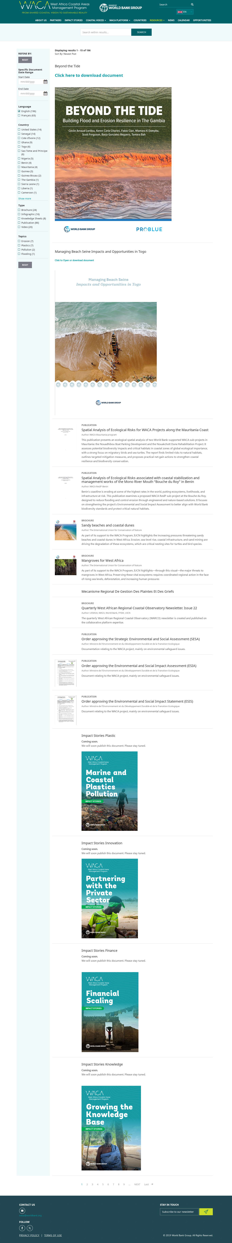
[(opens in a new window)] (22, 1228)
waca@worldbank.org (30, 1215)
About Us (48, 20)
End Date (23, 88)
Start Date (24, 77)
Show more (24, 198)
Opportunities (202, 20)
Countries (143, 20)
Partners (61, 20)
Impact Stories (78, 20)
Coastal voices (100, 20)
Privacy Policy (29, 1235)
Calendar (185, 20)
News (173, 20)
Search (141, 32)
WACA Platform (123, 20)
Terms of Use (53, 1235)
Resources (158, 20)
